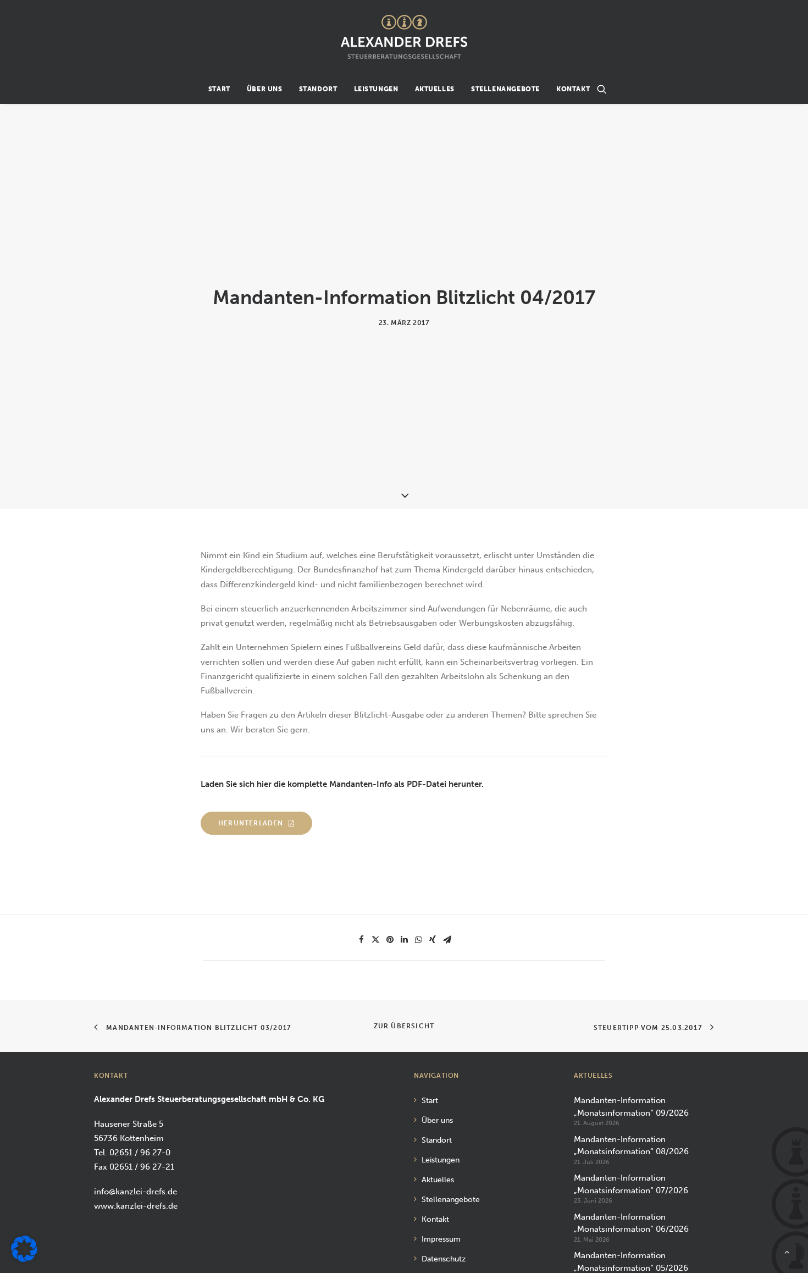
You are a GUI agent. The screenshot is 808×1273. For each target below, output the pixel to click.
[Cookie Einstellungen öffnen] (24, 1259)
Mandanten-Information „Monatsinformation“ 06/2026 (631, 1223)
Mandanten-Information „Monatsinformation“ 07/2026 (631, 1184)
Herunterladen (251, 823)
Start (219, 89)
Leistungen (376, 89)
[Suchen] (602, 89)
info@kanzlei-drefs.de (135, 1192)
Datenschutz (444, 1259)
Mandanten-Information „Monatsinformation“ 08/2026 (631, 1145)
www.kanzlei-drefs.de (136, 1206)
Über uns (265, 89)
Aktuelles (435, 89)
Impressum (441, 1239)
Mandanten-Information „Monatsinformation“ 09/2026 (631, 1106)
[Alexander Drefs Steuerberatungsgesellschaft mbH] (404, 37)
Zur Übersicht (404, 1026)
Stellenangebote (505, 89)
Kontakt (573, 89)
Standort (318, 89)
